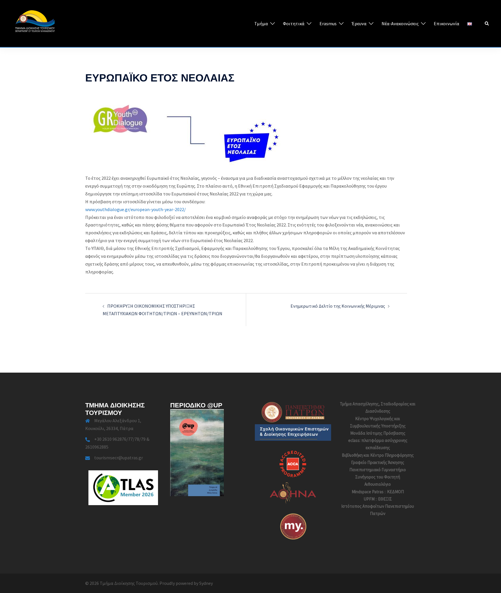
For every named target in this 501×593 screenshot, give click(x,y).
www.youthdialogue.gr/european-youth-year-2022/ (135, 209)
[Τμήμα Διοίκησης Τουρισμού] (35, 23)
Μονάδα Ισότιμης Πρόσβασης (377, 433)
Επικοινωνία (446, 23)
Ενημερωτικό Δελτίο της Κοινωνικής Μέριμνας (338, 306)
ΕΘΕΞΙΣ (385, 499)
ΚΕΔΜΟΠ (395, 491)
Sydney (206, 583)
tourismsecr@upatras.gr (118, 457)
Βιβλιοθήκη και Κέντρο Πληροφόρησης (378, 455)
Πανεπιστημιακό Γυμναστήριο (377, 469)
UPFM (369, 499)
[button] (487, 23)
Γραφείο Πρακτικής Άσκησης (377, 462)
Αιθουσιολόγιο (377, 484)
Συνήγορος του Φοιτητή (377, 477)
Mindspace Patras (368, 491)
